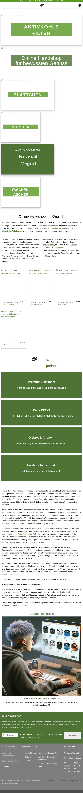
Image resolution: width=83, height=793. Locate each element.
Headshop (26, 746)
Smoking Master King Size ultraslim (65, 303)
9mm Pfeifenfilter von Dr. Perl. (25, 534)
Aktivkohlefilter (48, 245)
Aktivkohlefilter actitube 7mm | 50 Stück (11, 303)
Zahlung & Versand (71, 753)
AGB (58, 781)
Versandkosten (9, 783)
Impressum (51, 781)
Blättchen (73, 245)
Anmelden (73, 735)
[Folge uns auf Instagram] (11, 766)
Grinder (27, 761)
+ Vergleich (27, 164)
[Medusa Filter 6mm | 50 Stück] (14, 325)
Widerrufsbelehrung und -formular (71, 781)
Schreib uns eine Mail (10, 761)
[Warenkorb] (79, 5)
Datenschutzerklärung (28, 737)
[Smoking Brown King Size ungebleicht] (41, 284)
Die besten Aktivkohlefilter (48, 753)
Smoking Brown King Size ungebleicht (38, 303)
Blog (38, 746)
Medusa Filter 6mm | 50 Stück (10, 344)
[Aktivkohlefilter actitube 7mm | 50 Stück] (14, 284)
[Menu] (3, 5)
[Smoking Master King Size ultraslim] (69, 284)
